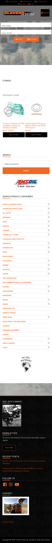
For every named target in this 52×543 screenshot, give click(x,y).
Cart (32, 4)
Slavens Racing (18, 13)
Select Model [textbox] (7, 33)
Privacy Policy (7, 522)
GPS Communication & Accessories (17, 282)
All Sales (7, 213)
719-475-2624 (12, 1)
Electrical (7, 261)
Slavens (6, 326)
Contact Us (27, 1)
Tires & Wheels (9, 343)
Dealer (22, 4)
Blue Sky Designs (43, 540)
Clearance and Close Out (13, 239)
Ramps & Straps (9, 313)
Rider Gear (7, 317)
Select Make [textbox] (6, 26)
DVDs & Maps (8, 256)
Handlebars (8, 291)
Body (5, 222)
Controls (7, 243)
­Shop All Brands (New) (12, 204)
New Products (9, 308)
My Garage (33, 39)
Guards (6, 287)
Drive (5, 252)
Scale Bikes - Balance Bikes (14, 321)
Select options (14, 135)
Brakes (6, 226)
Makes (5, 304)
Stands (6, 334)
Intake (5, 300)
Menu (47, 13)
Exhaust (6, 269)
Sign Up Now (9, 448)
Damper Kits (8, 248)
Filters (5, 274)
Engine (5, 265)
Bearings (6, 217)
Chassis (6, 230)
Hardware (7, 295)
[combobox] (26, 24)
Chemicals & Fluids (10, 235)
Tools (5, 347)
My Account (41, 1)
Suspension (7, 339)
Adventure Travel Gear (12, 209)
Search (20, 39)
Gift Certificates (10, 278)
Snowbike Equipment (11, 330)
